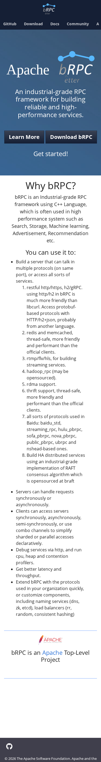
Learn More (24, 137)
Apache (52, 652)
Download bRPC (71, 137)
